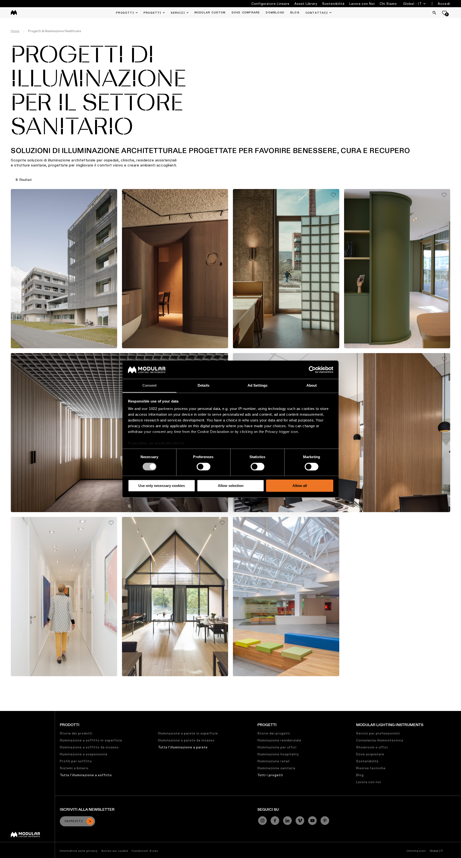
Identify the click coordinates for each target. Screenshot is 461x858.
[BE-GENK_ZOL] (286, 596)
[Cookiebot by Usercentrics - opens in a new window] (312, 369)
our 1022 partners (157, 409)
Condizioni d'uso (145, 850)
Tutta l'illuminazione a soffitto (86, 775)
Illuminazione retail (273, 761)
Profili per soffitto (76, 761)
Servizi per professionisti (378, 733)
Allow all (299, 486)
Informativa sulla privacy (79, 850)
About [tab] (311, 386)
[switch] (203, 466)
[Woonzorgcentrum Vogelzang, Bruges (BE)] (175, 596)
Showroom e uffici (372, 747)
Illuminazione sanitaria (276, 768)
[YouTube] (312, 820)
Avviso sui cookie (114, 850)
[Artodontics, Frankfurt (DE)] (64, 596)
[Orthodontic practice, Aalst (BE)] (175, 268)
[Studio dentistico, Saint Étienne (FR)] (397, 268)
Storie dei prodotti (76, 733)
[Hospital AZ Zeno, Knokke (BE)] (119, 432)
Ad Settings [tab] (257, 386)
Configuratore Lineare (270, 3)
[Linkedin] (287, 820)
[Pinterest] (325, 820)
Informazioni (416, 850)
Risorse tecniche (371, 768)
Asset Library (305, 3)
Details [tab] (203, 386)
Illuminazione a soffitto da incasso (89, 747)
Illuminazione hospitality (278, 754)
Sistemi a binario (74, 768)
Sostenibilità (333, 3)
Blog (360, 775)
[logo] (14, 12)
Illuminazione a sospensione (84, 754)
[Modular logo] (25, 836)
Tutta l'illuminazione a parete (183, 747)
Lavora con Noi (362, 3)
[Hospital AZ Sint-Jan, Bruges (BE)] (341, 432)
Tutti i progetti (270, 775)
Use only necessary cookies (161, 486)
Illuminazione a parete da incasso (186, 740)
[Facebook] (275, 820)
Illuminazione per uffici (277, 747)
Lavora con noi (368, 782)
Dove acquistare (370, 754)
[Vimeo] (300, 820)
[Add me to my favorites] (111, 195)
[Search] (434, 13)
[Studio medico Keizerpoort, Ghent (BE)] (286, 268)
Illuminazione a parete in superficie (188, 733)
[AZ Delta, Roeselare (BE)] (64, 268)
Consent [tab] (149, 386)
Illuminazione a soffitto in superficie (91, 740)
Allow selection (230, 486)
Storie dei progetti (273, 733)
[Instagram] (262, 820)
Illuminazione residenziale (279, 740)
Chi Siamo (388, 3)
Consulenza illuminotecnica (379, 740)
